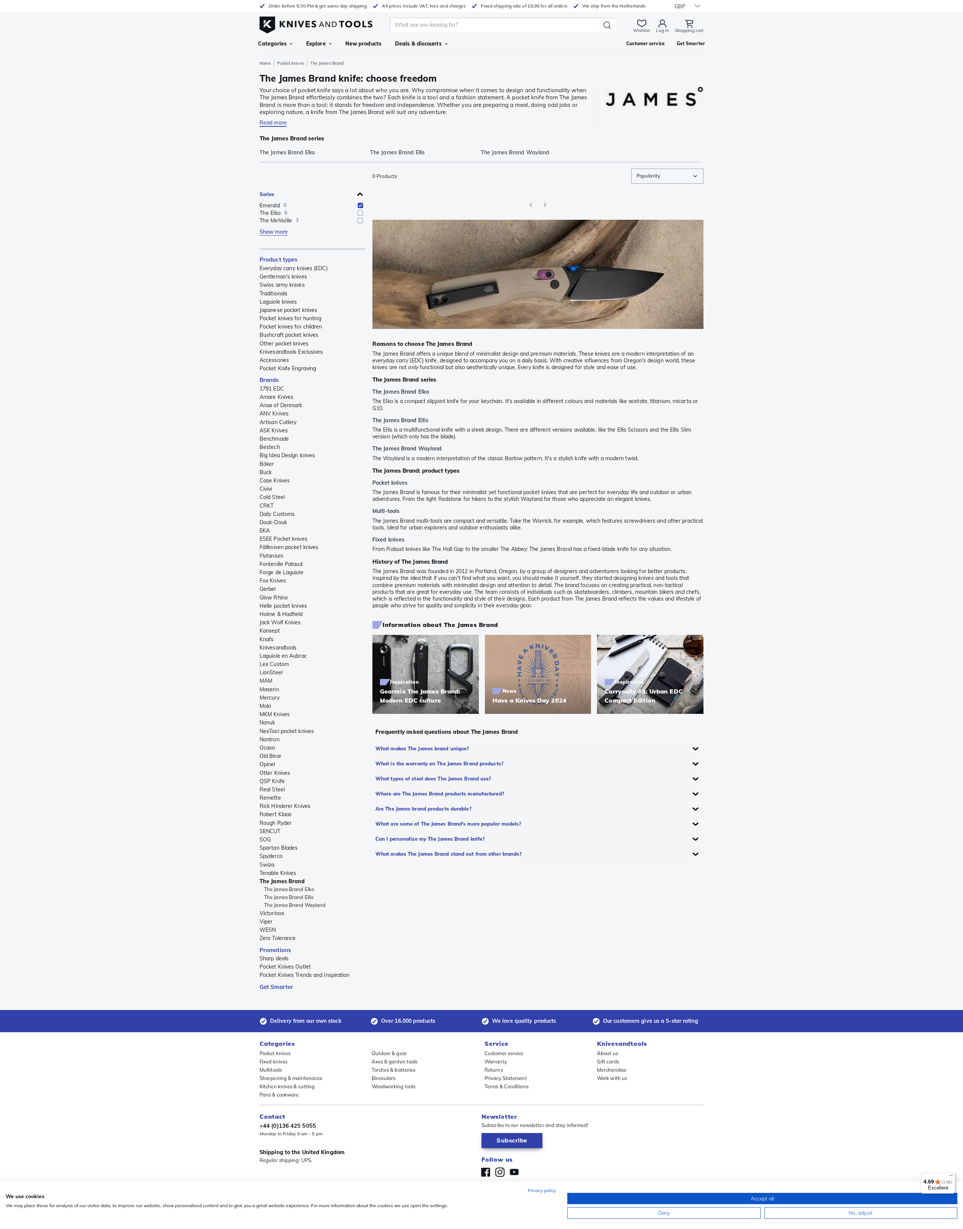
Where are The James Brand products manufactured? (439, 794)
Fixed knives (273, 1062)
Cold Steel (272, 497)
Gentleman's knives (283, 276)
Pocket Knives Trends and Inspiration (305, 975)
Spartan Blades (279, 847)
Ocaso (267, 747)
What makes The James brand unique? (422, 748)
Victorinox (272, 913)
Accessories (274, 360)
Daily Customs (277, 514)
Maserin (269, 689)
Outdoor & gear (389, 1053)
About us (607, 1053)
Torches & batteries (394, 1070)
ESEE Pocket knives (283, 538)
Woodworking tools (394, 1086)
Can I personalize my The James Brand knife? (430, 839)
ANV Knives (274, 413)
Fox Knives (273, 580)
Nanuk (267, 722)
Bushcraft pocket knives (289, 335)
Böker (267, 464)
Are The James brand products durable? (423, 809)
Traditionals (273, 293)
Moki (265, 706)
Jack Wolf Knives (280, 622)
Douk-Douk (273, 522)
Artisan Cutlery (278, 422)
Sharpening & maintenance (291, 1078)
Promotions (275, 950)
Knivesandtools (278, 647)
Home (265, 63)
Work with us (612, 1078)
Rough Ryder (276, 823)
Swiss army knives (282, 284)
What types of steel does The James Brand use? (433, 779)
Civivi (266, 488)
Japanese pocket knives (288, 310)
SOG (265, 839)
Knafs (267, 639)
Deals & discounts (418, 43)
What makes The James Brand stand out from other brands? (448, 854)
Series (267, 194)
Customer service (504, 1053)
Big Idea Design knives (287, 455)
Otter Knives (275, 773)
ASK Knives (274, 430)
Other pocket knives (284, 343)
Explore (316, 43)
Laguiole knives (278, 301)
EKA (265, 530)
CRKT (266, 505)
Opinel (267, 764)
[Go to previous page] (531, 205)
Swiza (267, 864)
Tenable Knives (278, 873)
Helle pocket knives (283, 605)
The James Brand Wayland (294, 905)
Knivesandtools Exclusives (291, 351)
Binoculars (384, 1078)
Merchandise (611, 1070)
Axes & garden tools (395, 1062)
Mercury (269, 697)
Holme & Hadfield (281, 614)
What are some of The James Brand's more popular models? (448, 824)
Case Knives (275, 480)
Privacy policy (542, 1190)
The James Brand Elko (289, 889)
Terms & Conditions (507, 1086)
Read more (273, 122)
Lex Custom (274, 664)
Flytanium (271, 555)
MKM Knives (275, 714)
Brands (269, 379)
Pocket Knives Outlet (285, 966)
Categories (272, 43)
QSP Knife (272, 781)
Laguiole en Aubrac (283, 656)
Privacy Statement (506, 1078)
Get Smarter (276, 986)
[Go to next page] (545, 205)
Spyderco (271, 856)
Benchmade (274, 438)
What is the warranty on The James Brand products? (439, 764)
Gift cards (608, 1062)
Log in (662, 30)
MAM (266, 680)
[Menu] (950, 1177)
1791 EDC (272, 388)
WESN (268, 929)
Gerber (268, 589)
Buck (266, 472)
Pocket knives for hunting (291, 318)
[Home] (316, 23)
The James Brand (282, 881)
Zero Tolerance (278, 938)
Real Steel (272, 789)
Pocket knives (290, 63)
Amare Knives (276, 397)
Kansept (270, 630)
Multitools (271, 1070)
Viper (266, 921)
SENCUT (270, 831)
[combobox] (667, 176)
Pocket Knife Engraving (288, 368)
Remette (270, 797)
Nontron (269, 739)
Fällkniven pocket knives (289, 547)
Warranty (496, 1062)
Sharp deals (274, 958)
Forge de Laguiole (282, 572)
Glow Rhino (274, 597)
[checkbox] (360, 205)
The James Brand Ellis (288, 897)
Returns (494, 1070)
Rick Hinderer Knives (285, 806)
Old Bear (270, 756)
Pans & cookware (279, 1095)
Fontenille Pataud (281, 564)
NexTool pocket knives (287, 731)
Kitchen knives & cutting (287, 1086)
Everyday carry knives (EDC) (294, 268)
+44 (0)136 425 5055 (288, 1125)
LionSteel (271, 672)
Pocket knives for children (291, 326)
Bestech (270, 447)
